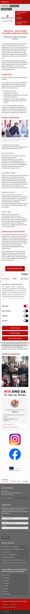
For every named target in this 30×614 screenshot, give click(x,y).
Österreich (14, 6)
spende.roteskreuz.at (8, 498)
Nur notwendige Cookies (15, 338)
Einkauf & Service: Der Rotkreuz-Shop (12, 549)
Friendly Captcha (23, 534)
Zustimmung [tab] (5, 278)
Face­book (11, 347)
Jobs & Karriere (6, 552)
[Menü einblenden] (28, 2)
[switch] (26, 311)
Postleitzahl (4, 525)
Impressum (5, 604)
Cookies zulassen (15, 328)
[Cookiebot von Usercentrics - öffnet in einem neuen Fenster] (21, 274)
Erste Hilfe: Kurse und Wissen (10, 546)
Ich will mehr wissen (15, 481)
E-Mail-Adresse (5, 521)
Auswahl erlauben (15, 333)
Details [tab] (15, 278)
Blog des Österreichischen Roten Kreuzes (13, 560)
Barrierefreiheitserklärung (9, 607)
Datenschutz (14, 604)
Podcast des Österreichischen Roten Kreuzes (14, 563)
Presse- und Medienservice (10, 554)
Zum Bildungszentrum (8, 557)
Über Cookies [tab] (24, 278)
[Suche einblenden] (25, 2)
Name (3, 516)
